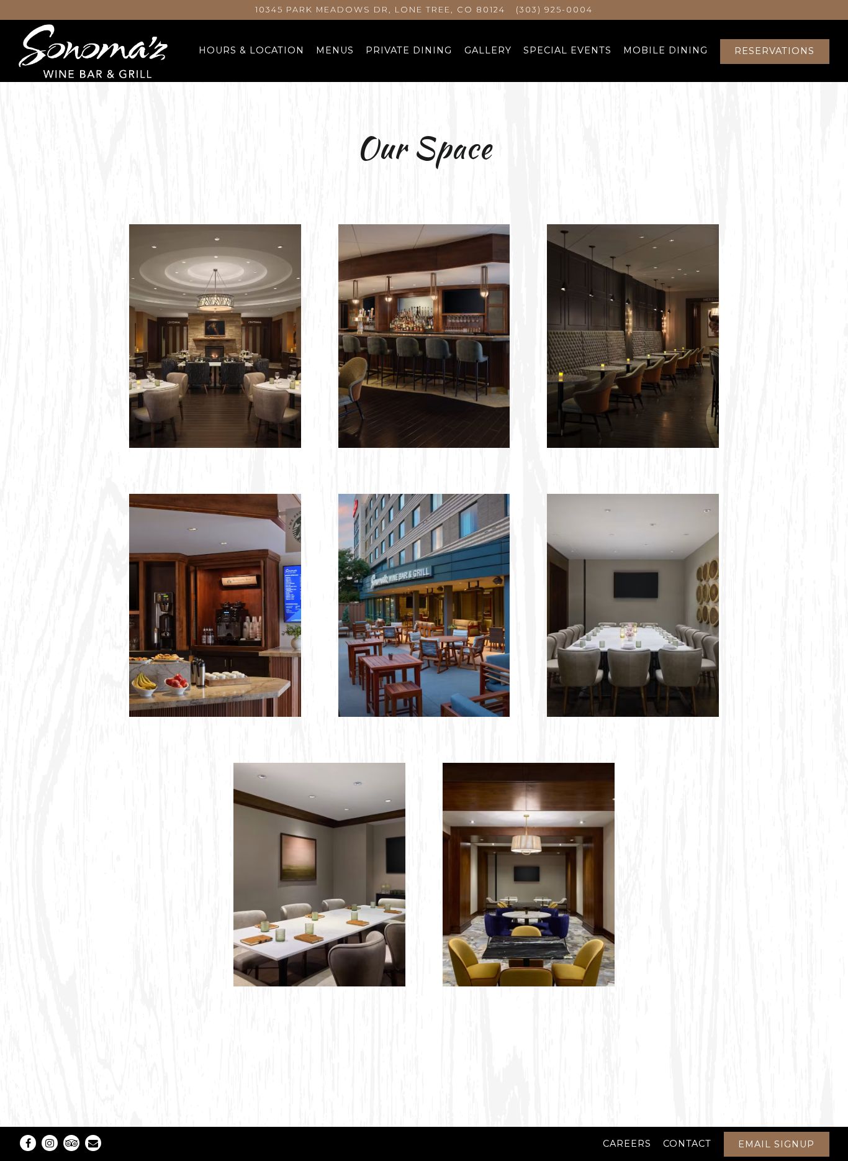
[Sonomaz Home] (93, 51)
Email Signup (776, 1144)
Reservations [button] (774, 51)
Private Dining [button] (409, 50)
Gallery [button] (488, 50)
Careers (627, 1143)
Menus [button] (335, 50)
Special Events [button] (567, 50)
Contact (687, 1143)
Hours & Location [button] (251, 50)
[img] (215, 336)
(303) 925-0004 (554, 9)
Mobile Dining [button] (665, 50)
